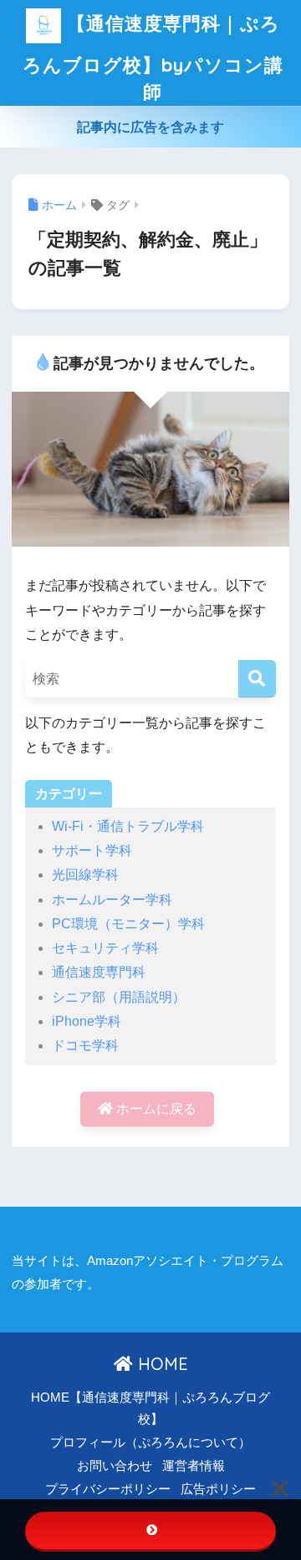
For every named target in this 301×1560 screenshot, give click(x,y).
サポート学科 (92, 850)
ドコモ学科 (85, 1045)
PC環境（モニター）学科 (128, 924)
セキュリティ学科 (105, 948)
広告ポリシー (218, 1489)
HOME (160, 1363)
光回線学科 (85, 875)
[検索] (257, 679)
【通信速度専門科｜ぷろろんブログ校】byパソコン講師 (153, 57)
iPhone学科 (86, 1021)
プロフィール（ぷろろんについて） (150, 1442)
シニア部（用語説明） (119, 997)
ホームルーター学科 (112, 899)
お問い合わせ (114, 1465)
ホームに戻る (154, 1109)
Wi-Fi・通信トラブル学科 (128, 826)
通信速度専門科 (98, 972)
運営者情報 (193, 1465)
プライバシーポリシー (108, 1489)
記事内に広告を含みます (150, 127)
